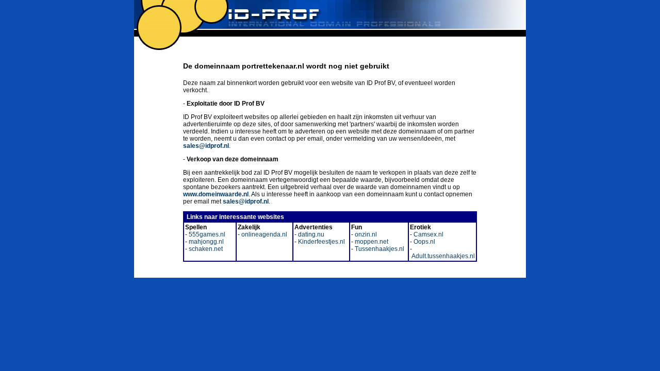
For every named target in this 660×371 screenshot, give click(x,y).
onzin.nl (365, 234)
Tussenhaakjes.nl (378, 248)
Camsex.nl (427, 234)
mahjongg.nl (205, 241)
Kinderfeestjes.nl (320, 241)
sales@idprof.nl (206, 145)
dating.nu (310, 234)
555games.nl (206, 234)
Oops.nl (423, 241)
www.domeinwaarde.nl (216, 194)
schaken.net (205, 248)
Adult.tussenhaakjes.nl (442, 256)
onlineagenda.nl (263, 234)
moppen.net (370, 241)
